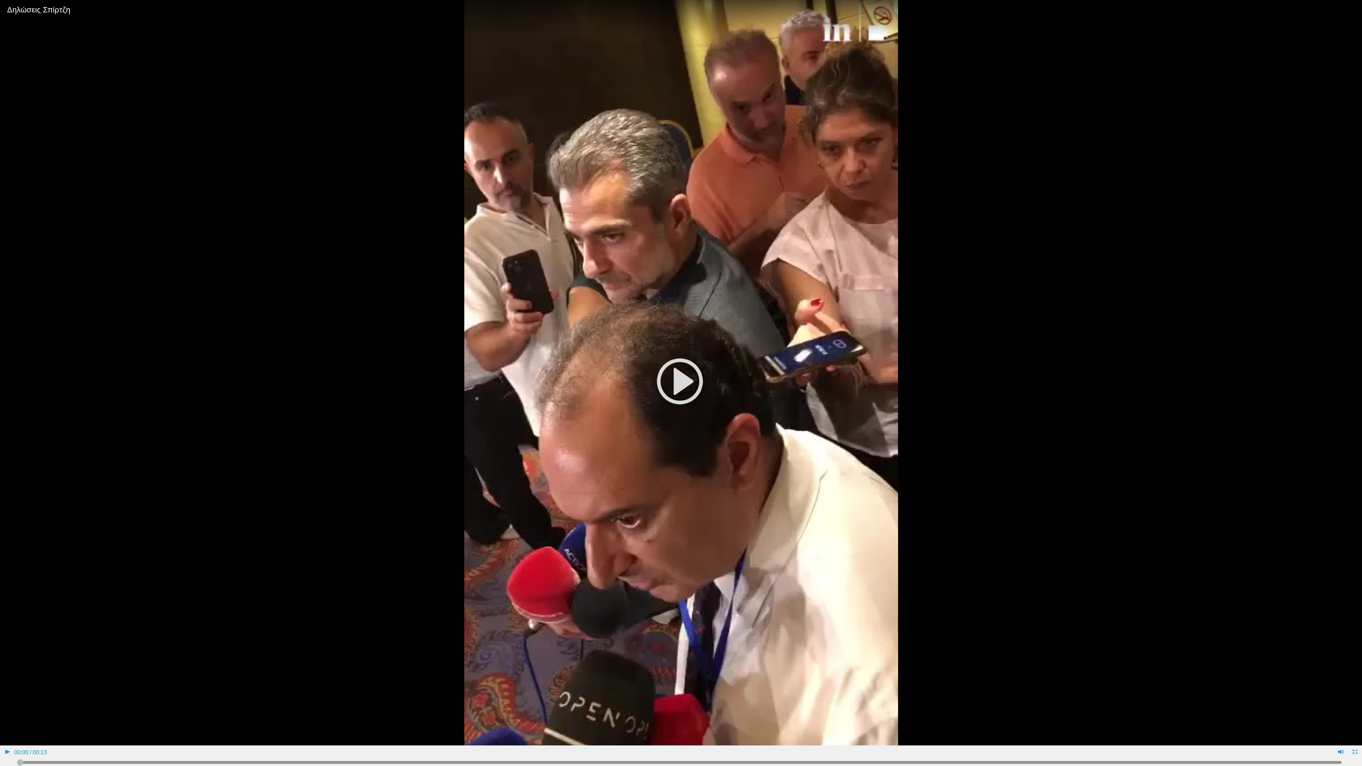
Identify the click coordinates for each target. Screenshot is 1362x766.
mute (1340, 752)
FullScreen (1354, 752)
